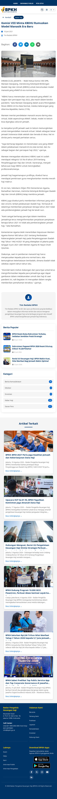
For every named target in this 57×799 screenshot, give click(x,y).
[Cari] (42, 10)
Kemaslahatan (34, 729)
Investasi (28, 394)
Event (5, 752)
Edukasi (28, 388)
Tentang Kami (34, 716)
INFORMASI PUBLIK (26, 3)
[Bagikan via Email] (38, 44)
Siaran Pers (28, 406)
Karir (5, 760)
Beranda (32, 712)
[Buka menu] (47, 10)
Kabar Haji (28, 400)
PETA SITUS (40, 3)
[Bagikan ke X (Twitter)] (20, 44)
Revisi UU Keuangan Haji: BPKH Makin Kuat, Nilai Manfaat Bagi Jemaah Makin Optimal (31, 359)
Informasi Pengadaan (10, 769)
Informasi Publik (9, 764)
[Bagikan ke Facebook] (15, 44)
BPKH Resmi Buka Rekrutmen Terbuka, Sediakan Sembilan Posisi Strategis (29, 335)
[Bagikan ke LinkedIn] (26, 44)
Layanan (32, 725)
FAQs (5, 756)
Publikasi (32, 720)
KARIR (15, 3)
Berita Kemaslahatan (28, 381)
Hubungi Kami (34, 737)
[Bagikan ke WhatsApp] (32, 44)
